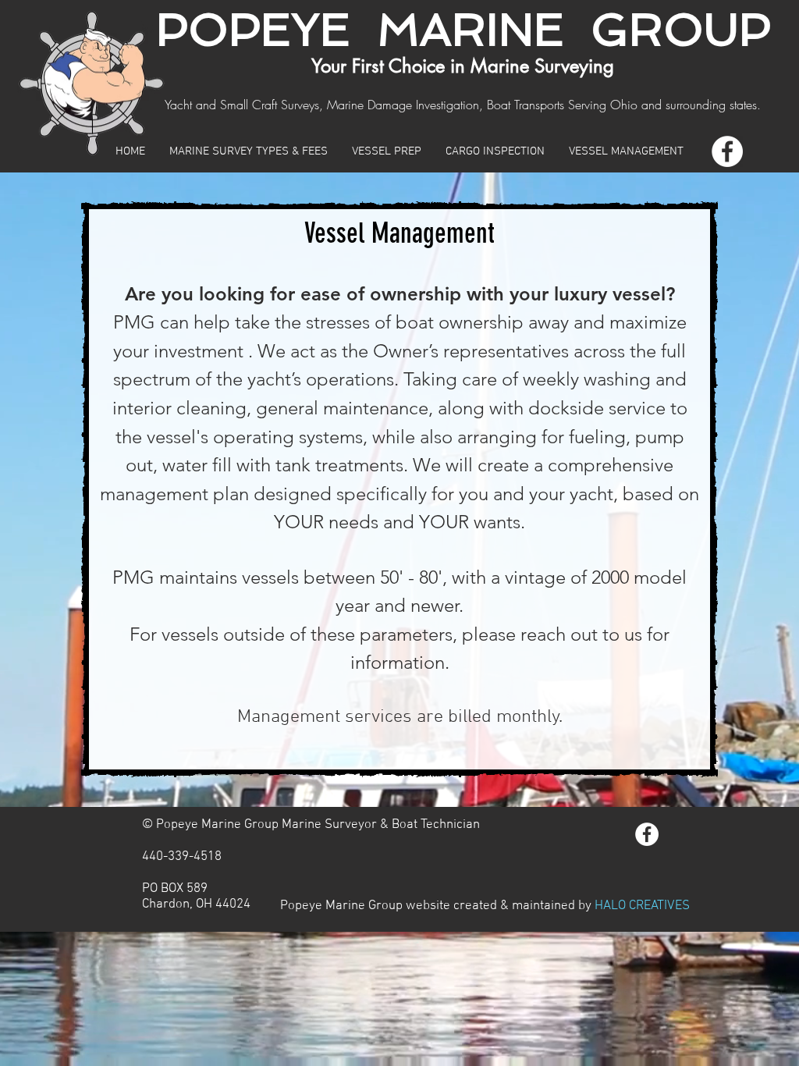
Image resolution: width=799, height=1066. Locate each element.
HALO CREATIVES (642, 906)
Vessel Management (399, 233)
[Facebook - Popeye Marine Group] (727, 151)
